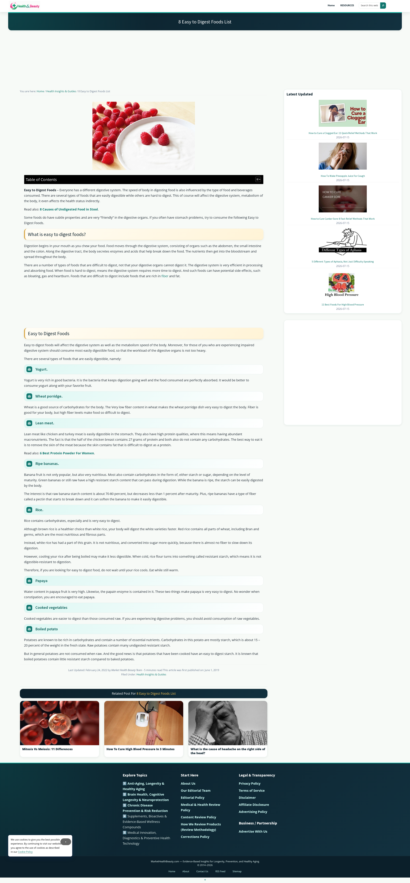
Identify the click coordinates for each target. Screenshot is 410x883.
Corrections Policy (195, 837)
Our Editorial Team (196, 790)
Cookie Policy (25, 851)
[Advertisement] (205, 55)
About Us (188, 783)
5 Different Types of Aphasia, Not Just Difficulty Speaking (343, 261)
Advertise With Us (253, 831)
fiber (165, 276)
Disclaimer (247, 797)
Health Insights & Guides (151, 674)
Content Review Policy (198, 817)
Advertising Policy (253, 812)
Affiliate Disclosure (254, 804)
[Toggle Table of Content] (256, 179)
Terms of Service (252, 790)
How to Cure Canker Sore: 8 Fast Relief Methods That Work (343, 218)
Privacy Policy (249, 783)
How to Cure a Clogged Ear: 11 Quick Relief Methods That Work (343, 133)
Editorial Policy (192, 797)
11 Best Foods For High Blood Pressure (343, 304)
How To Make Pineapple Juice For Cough (343, 175)
